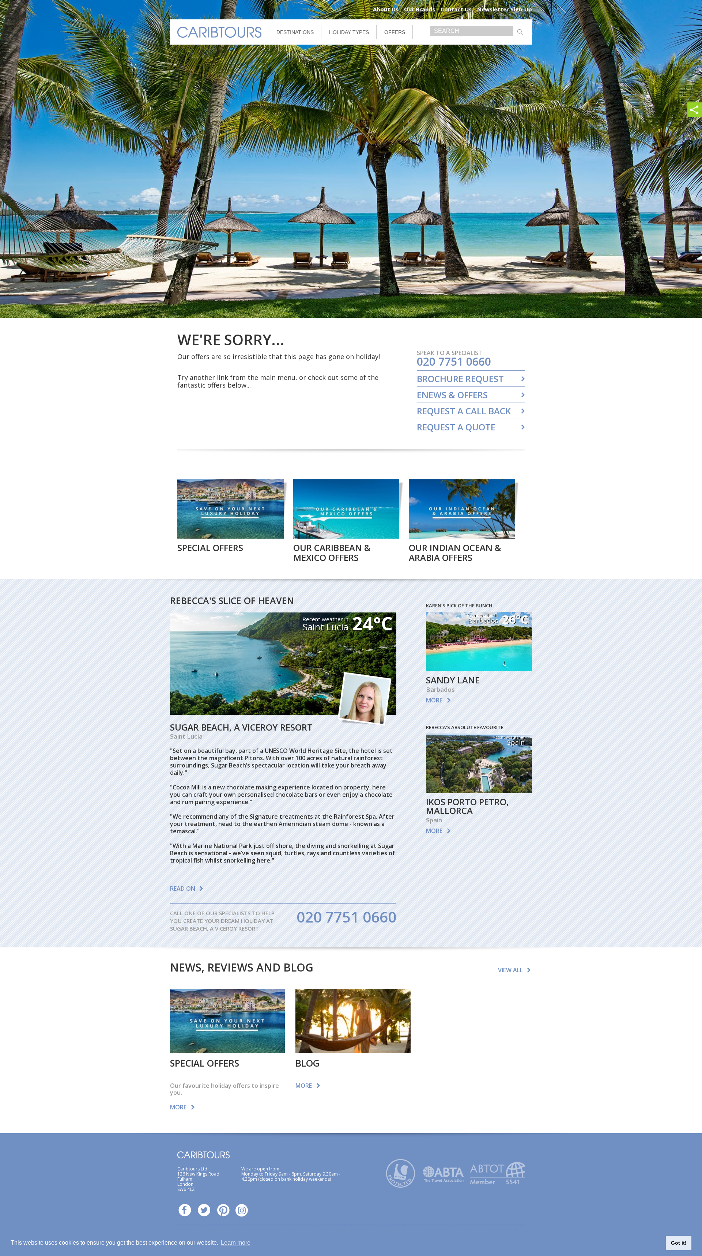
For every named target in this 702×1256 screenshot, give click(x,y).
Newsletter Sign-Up (504, 9)
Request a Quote (456, 427)
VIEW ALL (510, 970)
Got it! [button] (679, 1243)
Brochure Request (460, 379)
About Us (386, 9)
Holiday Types (349, 32)
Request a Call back (464, 411)
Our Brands (419, 9)
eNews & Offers (452, 395)
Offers (394, 32)
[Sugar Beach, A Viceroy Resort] (283, 712)
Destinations (295, 32)
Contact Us (456, 9)
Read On (182, 888)
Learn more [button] (235, 1243)
